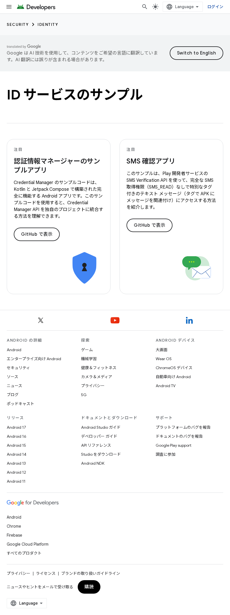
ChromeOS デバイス (174, 367)
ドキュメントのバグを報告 (179, 436)
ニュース (14, 385)
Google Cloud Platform (28, 544)
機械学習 (89, 358)
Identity (48, 24)
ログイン (215, 6)
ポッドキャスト (20, 403)
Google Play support (173, 445)
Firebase (14, 535)
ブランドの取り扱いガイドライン (90, 573)
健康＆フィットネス (98, 367)
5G (84, 394)
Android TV (166, 385)
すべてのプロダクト (24, 553)
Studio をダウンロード (101, 454)
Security (18, 24)
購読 (89, 587)
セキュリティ (18, 367)
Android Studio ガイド (101, 427)
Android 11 (16, 481)
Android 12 (16, 472)
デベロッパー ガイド (99, 436)
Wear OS (164, 358)
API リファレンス (96, 445)
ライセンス (46, 573)
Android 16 (16, 436)
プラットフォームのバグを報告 (183, 427)
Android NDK (92, 463)
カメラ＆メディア (96, 376)
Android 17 (16, 427)
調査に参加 (165, 454)
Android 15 (16, 445)
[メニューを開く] (9, 6)
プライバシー (93, 385)
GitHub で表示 (36, 234)
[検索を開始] (144, 6)
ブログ (13, 394)
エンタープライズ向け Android (34, 358)
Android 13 (16, 463)
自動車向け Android (173, 376)
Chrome (14, 526)
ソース (12, 376)
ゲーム (87, 349)
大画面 (161, 349)
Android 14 (16, 454)
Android (14, 349)
